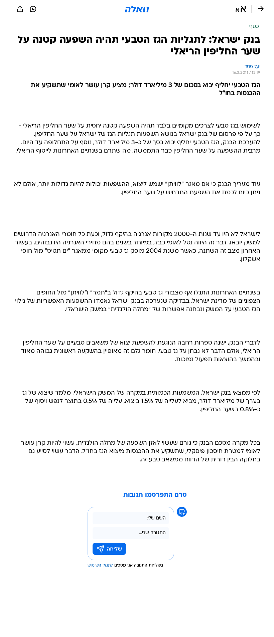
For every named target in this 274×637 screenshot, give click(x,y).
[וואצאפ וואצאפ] (33, 9)
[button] (241, 9)
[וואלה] (137, 9)
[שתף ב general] (20, 9)
